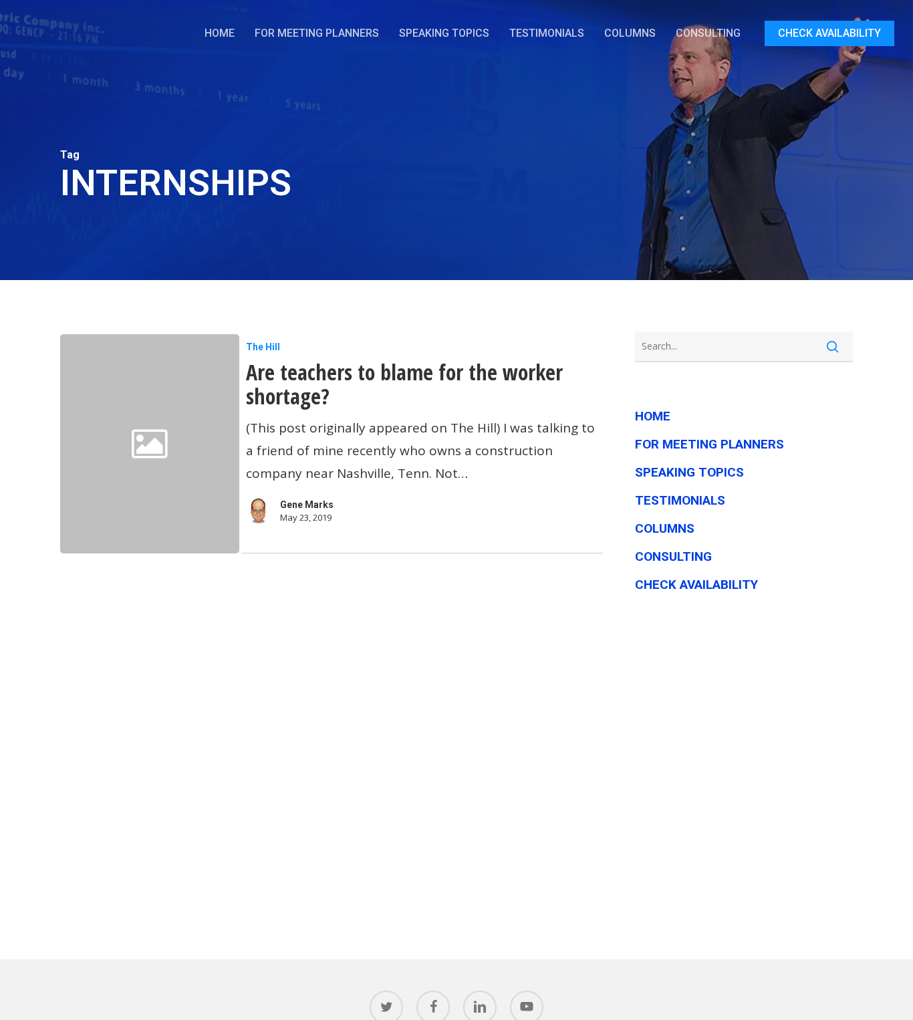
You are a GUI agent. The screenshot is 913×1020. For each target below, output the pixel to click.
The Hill (263, 347)
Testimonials (680, 500)
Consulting (673, 556)
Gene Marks (307, 504)
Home (652, 416)
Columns (664, 528)
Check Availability (696, 584)
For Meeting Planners (709, 444)
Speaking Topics (689, 472)
